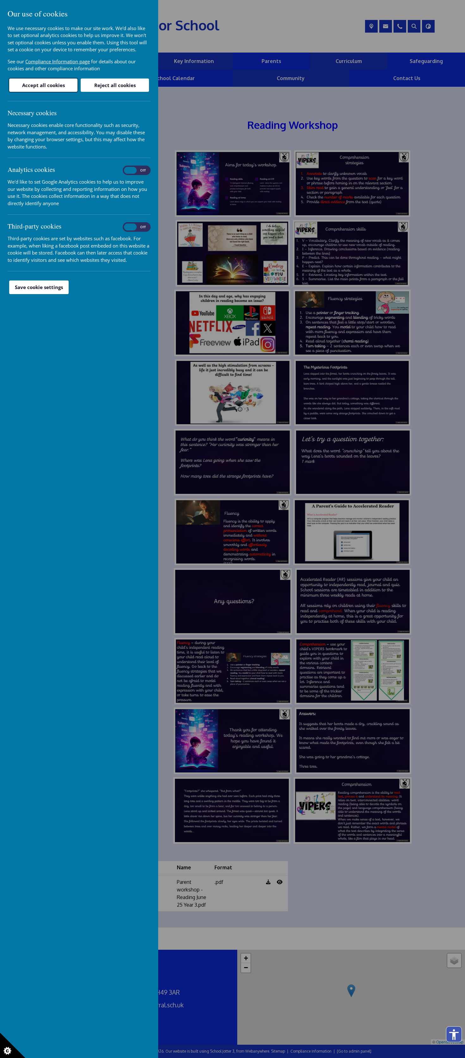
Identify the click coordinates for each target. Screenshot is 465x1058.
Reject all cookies (115, 85)
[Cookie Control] (12, 1045)
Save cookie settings (39, 287)
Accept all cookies (43, 85)
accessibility (454, 1034)
